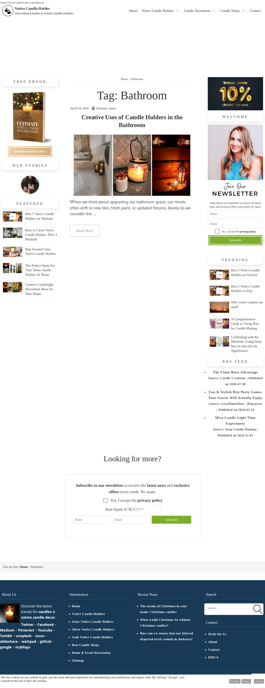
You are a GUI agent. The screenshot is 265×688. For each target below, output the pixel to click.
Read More (84, 231)
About (133, 11)
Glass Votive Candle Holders (93, 622)
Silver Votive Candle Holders (93, 629)
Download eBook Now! (30, 151)
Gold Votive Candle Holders (92, 637)
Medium (7, 630)
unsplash (24, 635)
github (45, 641)
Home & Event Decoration (91, 653)
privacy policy (248, 231)
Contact (255, 11)
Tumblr (6, 635)
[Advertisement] (132, 45)
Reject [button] (246, 681)
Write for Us (217, 634)
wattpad (29, 641)
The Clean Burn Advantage (235, 372)
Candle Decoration (197, 11)
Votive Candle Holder (32, 8)
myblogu (22, 647)
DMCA (213, 657)
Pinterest (26, 630)
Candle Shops (230, 11)
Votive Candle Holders (158, 11)
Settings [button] (235, 681)
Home (24, 567)
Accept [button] (259, 681)
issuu (39, 635)
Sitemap (78, 660)
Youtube (45, 630)
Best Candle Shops (85, 645)
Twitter (27, 624)
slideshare (9, 641)
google (6, 647)
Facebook (45, 624)
